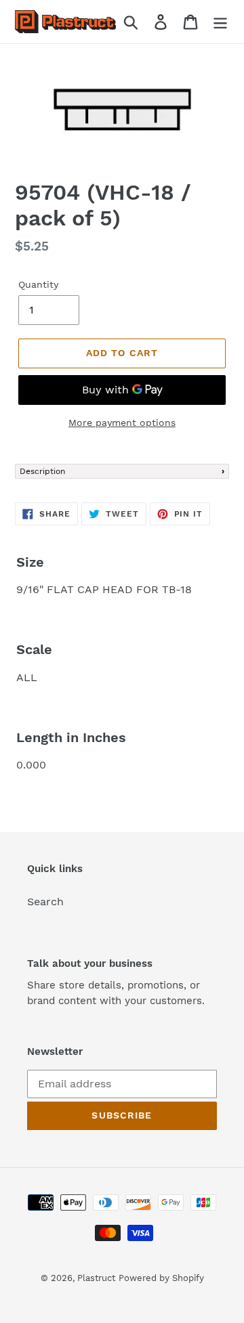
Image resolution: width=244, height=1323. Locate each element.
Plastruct (96, 1278)
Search (45, 901)
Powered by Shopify (161, 1278)
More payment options (122, 422)
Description (42, 471)
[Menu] (220, 22)
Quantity (38, 284)
